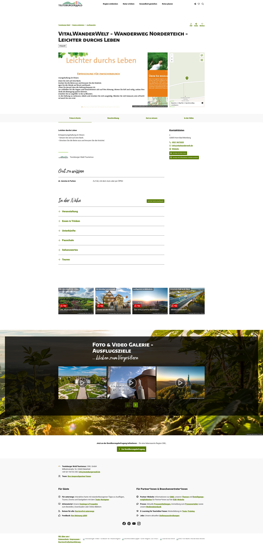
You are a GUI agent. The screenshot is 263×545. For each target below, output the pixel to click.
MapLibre (174, 103)
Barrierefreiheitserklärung (69, 542)
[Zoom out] (171, 57)
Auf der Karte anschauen (155, 201)
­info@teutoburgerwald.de (89, 472)
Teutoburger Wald (64, 25)
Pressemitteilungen (162, 504)
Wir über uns (63, 536)
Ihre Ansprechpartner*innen (79, 476)
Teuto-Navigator (102, 500)
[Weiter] (135, 404)
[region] (187, 79)
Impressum (74, 539)
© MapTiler (181, 103)
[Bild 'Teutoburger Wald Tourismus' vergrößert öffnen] (63, 157)
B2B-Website (178, 500)
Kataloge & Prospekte (89, 504)
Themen (185, 497)
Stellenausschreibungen (169, 516)
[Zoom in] (171, 54)
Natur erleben (128, 4)
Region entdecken (110, 4)
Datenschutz (63, 539)
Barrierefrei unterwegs (84, 511)
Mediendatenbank (153, 507)
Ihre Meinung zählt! (79, 516)
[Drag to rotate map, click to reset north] (171, 60)
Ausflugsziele (91, 25)
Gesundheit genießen (148, 4)
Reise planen (167, 4)
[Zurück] (127, 404)
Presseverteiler (191, 504)
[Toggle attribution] (202, 103)
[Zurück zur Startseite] (70, 4)
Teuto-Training (188, 511)
